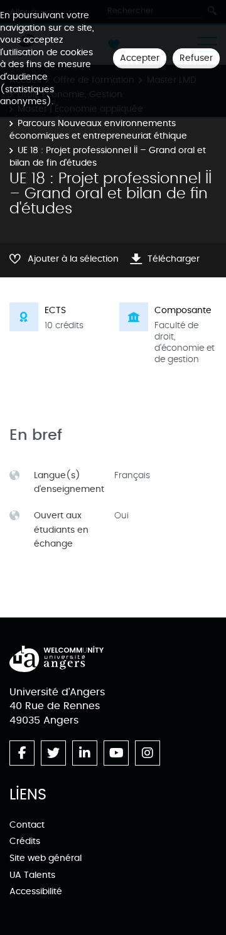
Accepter (139, 58)
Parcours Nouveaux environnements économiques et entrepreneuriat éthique (98, 129)
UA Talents (32, 875)
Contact (27, 824)
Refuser (196, 58)
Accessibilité (35, 891)
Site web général (45, 858)
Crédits (24, 841)
